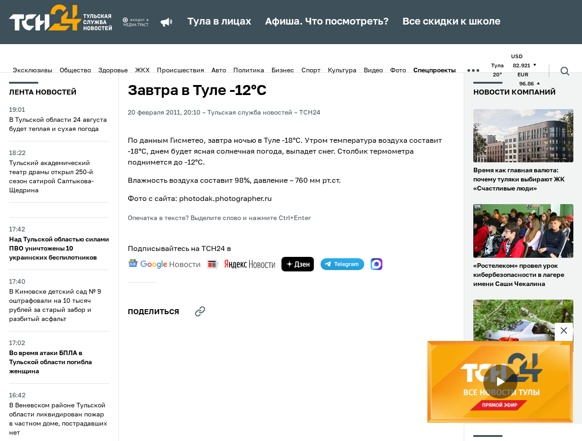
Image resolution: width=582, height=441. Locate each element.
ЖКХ (142, 70)
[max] (376, 264)
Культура (342, 70)
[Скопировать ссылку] (200, 311)
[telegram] (342, 264)
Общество (75, 70)
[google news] (164, 264)
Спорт (311, 70)
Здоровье (113, 70)
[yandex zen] (297, 264)
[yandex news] (241, 264)
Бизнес (282, 70)
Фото (398, 70)
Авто (218, 70)
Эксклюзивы (32, 70)
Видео (373, 70)
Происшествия (180, 70)
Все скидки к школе (451, 22)
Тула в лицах (219, 22)
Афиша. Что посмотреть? (327, 22)
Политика (248, 70)
